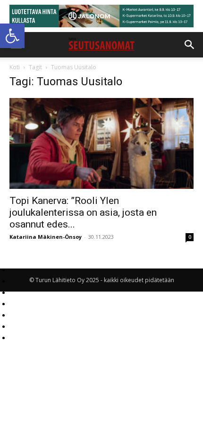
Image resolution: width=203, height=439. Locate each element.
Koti (14, 67)
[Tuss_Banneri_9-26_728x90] (101, 16)
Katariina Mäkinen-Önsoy (45, 236)
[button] (12, 36)
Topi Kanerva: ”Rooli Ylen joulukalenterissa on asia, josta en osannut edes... (83, 212)
